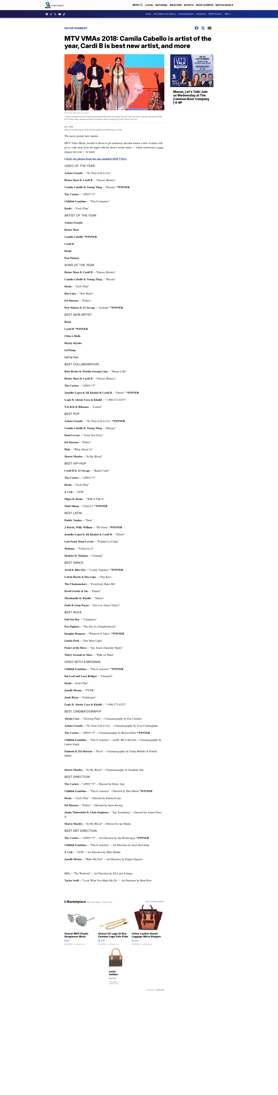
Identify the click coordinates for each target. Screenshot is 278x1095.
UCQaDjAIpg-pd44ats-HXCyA (60, 14)
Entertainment (76, 28)
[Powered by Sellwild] (160, 990)
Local (149, 5)
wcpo (56, 14)
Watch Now (223, 5)
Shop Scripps (204, 5)
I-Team (148, 13)
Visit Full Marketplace (154, 902)
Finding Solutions (186, 13)
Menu (136, 5)
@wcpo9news (64, 14)
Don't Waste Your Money (165, 13)
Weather (176, 5)
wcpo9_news (51, 14)
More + (228, 13)
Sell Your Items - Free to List (99, 902)
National (161, 5)
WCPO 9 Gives (215, 13)
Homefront (201, 13)
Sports (189, 5)
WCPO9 (47, 14)
